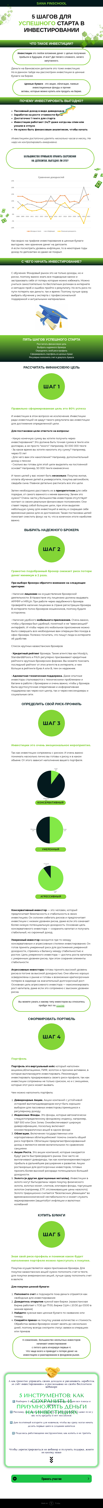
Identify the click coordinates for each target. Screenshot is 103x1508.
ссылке (60, 1005)
